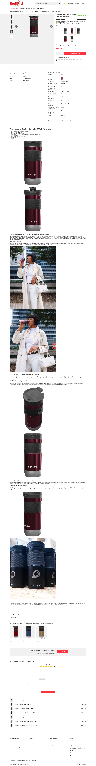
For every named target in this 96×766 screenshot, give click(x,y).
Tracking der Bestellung (15, 743)
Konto (31, 738)
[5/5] (51, 666)
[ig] (77, 755)
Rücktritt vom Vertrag (54, 751)
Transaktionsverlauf (34, 749)
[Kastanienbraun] (72, 31)
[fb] (77, 752)
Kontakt (11, 751)
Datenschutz (52, 749)
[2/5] (43, 666)
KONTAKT (42, 8)
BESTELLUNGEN (14, 738)
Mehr (32, 73)
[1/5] (41, 666)
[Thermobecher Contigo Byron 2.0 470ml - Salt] (11, 700)
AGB (50, 747)
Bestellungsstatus (13, 741)
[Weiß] (72, 39)
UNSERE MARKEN (14, 8)
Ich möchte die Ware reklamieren (16, 745)
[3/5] (46, 666)
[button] (16, 26)
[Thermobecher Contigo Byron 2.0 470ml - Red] (16, 632)
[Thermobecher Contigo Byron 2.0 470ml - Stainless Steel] (11, 721)
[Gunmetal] (78, 31)
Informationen (53, 738)
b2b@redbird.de (13, 760)
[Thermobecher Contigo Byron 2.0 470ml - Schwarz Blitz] (11, 713)
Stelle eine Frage (62, 651)
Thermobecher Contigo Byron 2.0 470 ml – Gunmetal (24, 708)
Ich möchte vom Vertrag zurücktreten (17, 747)
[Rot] (65, 39)
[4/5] (48, 666)
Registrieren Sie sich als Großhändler (37, 741)
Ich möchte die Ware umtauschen (17, 749)
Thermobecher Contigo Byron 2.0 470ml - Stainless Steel (25, 721)
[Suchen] (59, 3)
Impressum (52, 741)
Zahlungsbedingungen (54, 745)
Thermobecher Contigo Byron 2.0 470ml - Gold (41, 639)
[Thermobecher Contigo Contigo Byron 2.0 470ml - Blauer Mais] (29, 632)
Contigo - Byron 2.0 (26, 78)
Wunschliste (32, 745)
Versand (51, 743)
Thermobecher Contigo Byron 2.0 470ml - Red (15, 639)
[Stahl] (65, 31)
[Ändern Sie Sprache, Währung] (65, 3)
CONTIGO (31, 11)
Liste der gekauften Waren (35, 747)
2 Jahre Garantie (26, 80)
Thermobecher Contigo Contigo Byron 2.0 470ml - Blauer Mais (28, 639)
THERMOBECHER (37, 11)
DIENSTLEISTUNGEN (25, 8)
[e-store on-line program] (81, 764)
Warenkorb (32, 743)
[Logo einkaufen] (16, 3)
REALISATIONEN (35, 8)
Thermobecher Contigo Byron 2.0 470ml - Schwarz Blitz (24, 712)
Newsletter (32, 752)
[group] (34, 26)
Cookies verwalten (53, 752)
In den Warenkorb (75, 53)
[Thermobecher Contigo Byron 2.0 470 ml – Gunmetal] (11, 708)
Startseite (17, 11)
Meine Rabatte (33, 751)
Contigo (24, 72)
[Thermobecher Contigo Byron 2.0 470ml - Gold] (41, 632)
